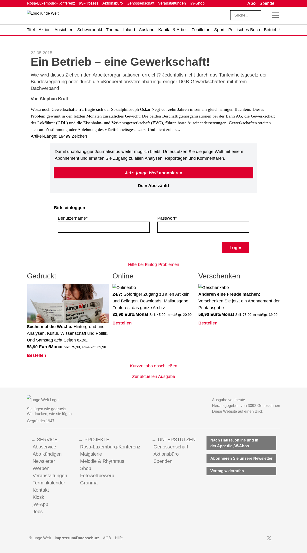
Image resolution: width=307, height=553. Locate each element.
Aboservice (44, 446)
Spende (267, 3)
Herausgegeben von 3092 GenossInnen (246, 406)
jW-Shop (197, 3)
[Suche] (267, 15)
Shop (85, 468)
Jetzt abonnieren (153, 173)
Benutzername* (73, 218)
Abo (251, 3)
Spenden (163, 461)
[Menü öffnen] (275, 15)
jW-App (40, 504)
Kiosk (38, 497)
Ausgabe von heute (228, 400)
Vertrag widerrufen (227, 471)
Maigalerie (91, 454)
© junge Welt (40, 538)
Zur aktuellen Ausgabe (153, 376)
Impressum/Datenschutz (77, 538)
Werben (41, 468)
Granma (89, 482)
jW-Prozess (89, 3)
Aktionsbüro (112, 3)
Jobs (38, 511)
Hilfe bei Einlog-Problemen (153, 264)
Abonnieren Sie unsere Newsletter (241, 458)
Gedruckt (41, 276)
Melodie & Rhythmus (102, 461)
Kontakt (41, 490)
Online (123, 276)
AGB (107, 538)
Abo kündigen (47, 454)
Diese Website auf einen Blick (237, 411)
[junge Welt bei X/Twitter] (269, 538)
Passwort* (167, 218)
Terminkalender (49, 482)
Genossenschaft (140, 3)
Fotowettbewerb (97, 475)
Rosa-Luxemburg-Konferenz (51, 3)
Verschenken (219, 276)
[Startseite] (43, 16)
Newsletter (44, 461)
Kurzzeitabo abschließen (153, 366)
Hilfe (119, 538)
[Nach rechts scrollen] (278, 30)
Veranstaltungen (172, 3)
